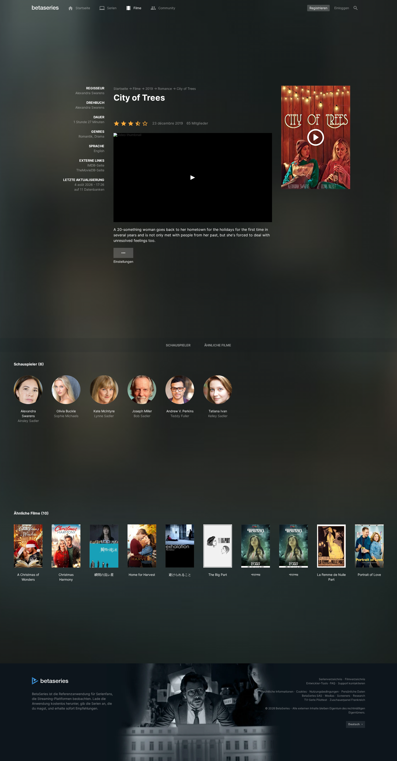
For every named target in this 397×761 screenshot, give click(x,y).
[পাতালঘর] (255, 546)
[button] (28, 399)
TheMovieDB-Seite (90, 170)
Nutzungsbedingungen (324, 691)
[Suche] (355, 8)
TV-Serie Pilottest (315, 700)
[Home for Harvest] (142, 546)
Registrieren (318, 8)
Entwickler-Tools (317, 683)
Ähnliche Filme (217, 345)
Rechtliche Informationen (277, 691)
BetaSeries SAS (312, 695)
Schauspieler (178, 345)
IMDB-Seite (95, 165)
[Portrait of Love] (369, 546)
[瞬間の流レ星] (104, 546)
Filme (137, 89)
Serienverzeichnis (330, 679)
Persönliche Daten (353, 691)
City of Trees (186, 89)
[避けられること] (179, 546)
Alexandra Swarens (89, 93)
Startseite (120, 89)
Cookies (301, 691)
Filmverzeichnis (355, 679)
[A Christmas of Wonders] (28, 546)
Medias (329, 695)
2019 (149, 89)
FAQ (332, 683)
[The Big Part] (217, 546)
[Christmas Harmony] (66, 546)
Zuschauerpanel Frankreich (347, 700)
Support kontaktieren (351, 683)
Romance (165, 89)
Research (359, 695)
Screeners (343, 695)
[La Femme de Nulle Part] (331, 546)
